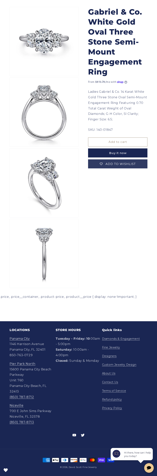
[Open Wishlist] (6, 470)
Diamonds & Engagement (121, 338)
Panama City (20, 338)
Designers (109, 356)
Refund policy (112, 399)
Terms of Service (114, 390)
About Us (108, 373)
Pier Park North (22, 364)
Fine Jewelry (111, 347)
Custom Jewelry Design (119, 364)
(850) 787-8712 (22, 397)
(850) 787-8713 (22, 422)
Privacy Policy (112, 408)
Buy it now (118, 153)
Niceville (16, 405)
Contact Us (110, 382)
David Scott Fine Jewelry (83, 467)
